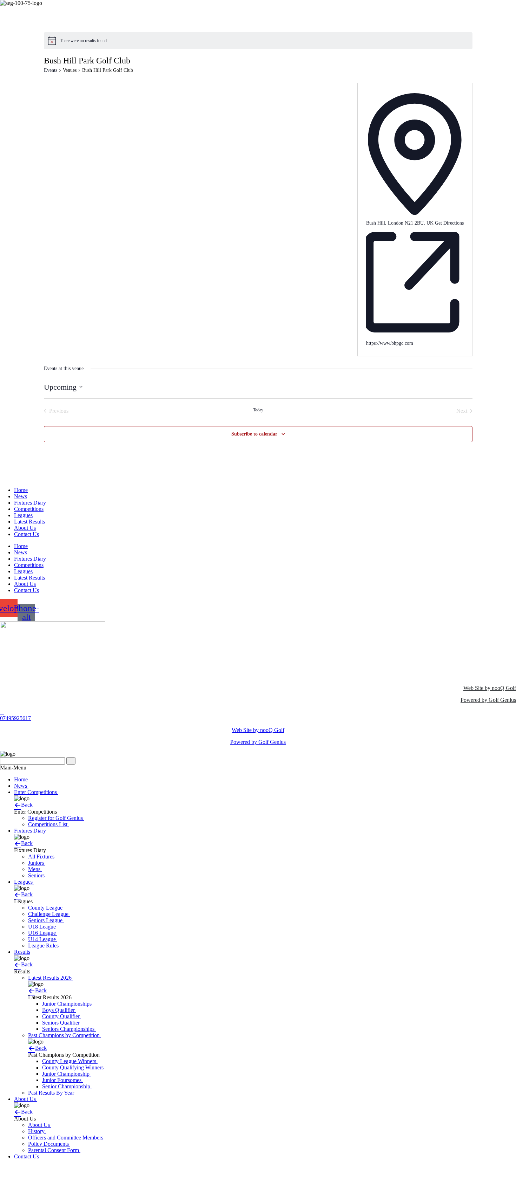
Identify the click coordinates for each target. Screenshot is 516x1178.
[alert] (84, 41)
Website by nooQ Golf (25, 1168)
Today (258, 409)
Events (50, 70)
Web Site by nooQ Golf (489, 688)
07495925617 (15, 718)
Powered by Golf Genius (488, 700)
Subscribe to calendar (254, 434)
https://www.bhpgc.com (389, 343)
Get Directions (449, 223)
